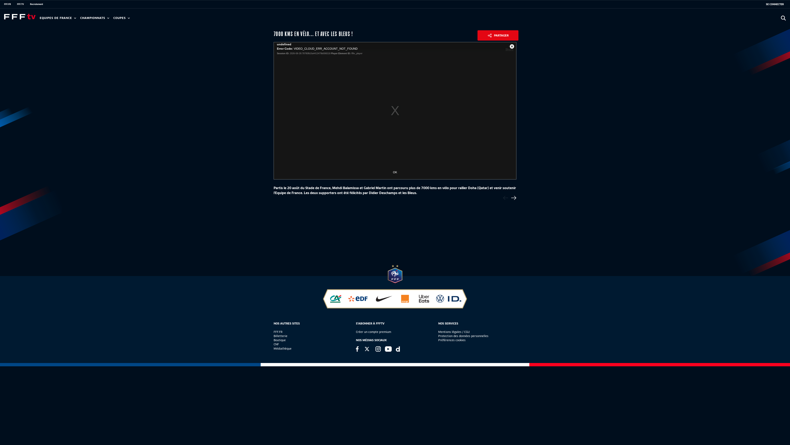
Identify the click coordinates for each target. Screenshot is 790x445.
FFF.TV (20, 4)
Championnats (93, 18)
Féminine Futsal (154, 19)
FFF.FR (7, 4)
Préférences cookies (452, 340)
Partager (501, 35)
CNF (276, 344)
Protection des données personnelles (463, 336)
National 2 (197, 19)
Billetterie (280, 336)
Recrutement (36, 4)
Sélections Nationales (193, 19)
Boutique (280, 340)
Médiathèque (283, 348)
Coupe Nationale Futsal (179, 19)
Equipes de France (56, 18)
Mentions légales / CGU (454, 332)
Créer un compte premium (373, 332)
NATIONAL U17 (172, 19)
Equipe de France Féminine (79, 19)
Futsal (130, 19)
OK (395, 172)
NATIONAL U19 (145, 19)
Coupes (120, 18)
